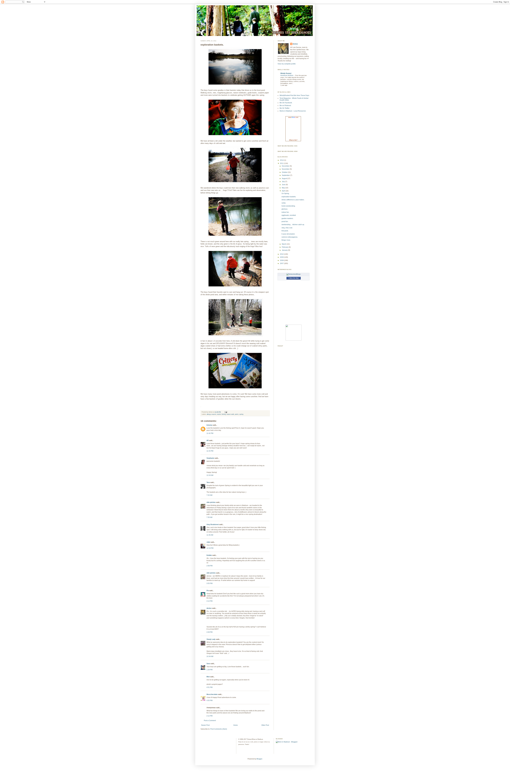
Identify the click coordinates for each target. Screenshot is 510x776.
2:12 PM (209, 716)
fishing (224, 414)
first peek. (285, 231)
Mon (208, 677)
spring (241, 414)
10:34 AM (210, 656)
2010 (282, 254)
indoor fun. (285, 212)
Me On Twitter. (285, 108)
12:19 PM (210, 548)
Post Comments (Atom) (218, 729)
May (283, 188)
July (283, 181)
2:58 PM (209, 566)
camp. (284, 203)
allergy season (211, 414)
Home (235, 725)
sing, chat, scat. (287, 228)
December (286, 166)
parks (237, 414)
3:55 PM (209, 583)
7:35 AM (209, 517)
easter (219, 414)
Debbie (209, 555)
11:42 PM (210, 433)
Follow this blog (293, 278)
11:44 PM (210, 451)
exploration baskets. (289, 197)
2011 (282, 163)
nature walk (230, 414)
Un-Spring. (285, 193)
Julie (208, 542)
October (285, 172)
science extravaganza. (290, 237)
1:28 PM (209, 670)
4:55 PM (209, 700)
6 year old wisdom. (288, 234)
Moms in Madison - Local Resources (293, 111)
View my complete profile (287, 64)
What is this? (293, 140)
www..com (293, 117)
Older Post (265, 725)
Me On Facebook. (286, 103)
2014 (282, 160)
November (286, 169)
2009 (282, 257)
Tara (208, 482)
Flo (208, 591)
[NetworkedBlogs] (293, 274)
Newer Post (205, 725)
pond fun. (285, 221)
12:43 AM (210, 475)
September (286, 175)
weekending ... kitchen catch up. (293, 224)
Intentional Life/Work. (287, 75)
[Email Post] (225, 412)
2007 (282, 263)
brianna (209, 425)
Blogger (259, 759)
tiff (208, 440)
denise (209, 608)
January (285, 250)
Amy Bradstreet (213, 524)
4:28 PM (209, 632)
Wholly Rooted (285, 73)
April (284, 191)
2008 (282, 260)
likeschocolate (212, 694)
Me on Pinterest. (285, 105)
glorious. (285, 209)
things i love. (286, 240)
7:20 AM (209, 495)
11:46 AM (210, 535)
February (285, 247)
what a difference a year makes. (293, 200)
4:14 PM (209, 601)
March (284, 244)
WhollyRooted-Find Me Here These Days (294, 95)
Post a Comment (210, 720)
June (284, 185)
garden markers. (287, 218)
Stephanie (210, 458)
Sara (208, 664)
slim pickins (211, 502)
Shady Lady (211, 639)
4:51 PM (209, 687)
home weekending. (288, 206)
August (284, 178)
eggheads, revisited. (289, 215)
